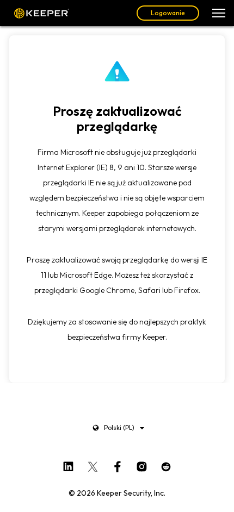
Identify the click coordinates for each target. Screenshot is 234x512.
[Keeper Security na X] (93, 464)
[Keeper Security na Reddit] (166, 464)
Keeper (42, 13)
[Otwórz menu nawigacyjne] (218, 13)
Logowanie (168, 13)
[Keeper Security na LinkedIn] (68, 464)
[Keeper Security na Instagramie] (142, 464)
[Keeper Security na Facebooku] (117, 464)
